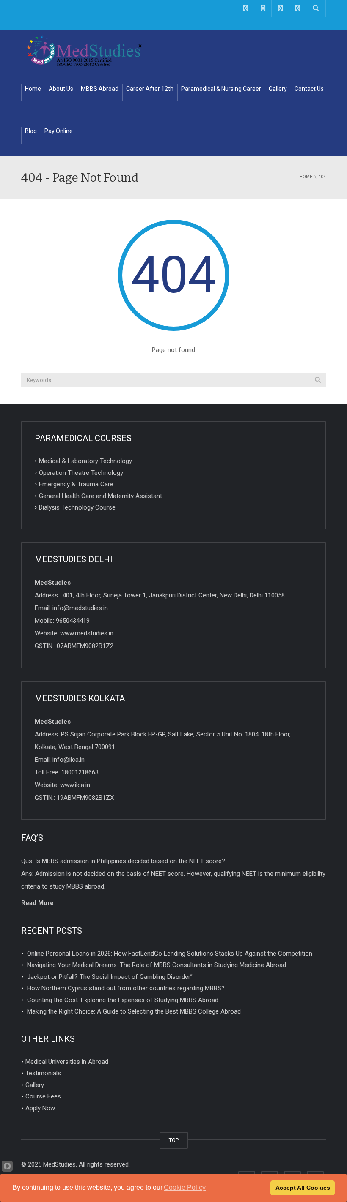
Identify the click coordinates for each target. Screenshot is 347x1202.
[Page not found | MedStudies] (84, 51)
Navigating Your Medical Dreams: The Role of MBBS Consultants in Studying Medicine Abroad (156, 965)
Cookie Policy (185, 1187)
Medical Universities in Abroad (66, 1061)
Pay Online (58, 131)
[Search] (318, 380)
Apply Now (40, 1108)
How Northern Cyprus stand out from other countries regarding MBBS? (126, 988)
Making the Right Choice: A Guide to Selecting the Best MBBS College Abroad (134, 1011)
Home (33, 88)
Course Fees (43, 1096)
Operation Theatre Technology (81, 472)
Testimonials (43, 1073)
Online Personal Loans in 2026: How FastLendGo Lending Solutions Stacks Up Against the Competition (169, 953)
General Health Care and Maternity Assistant (100, 495)
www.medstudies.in (86, 633)
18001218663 (80, 772)
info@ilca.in (68, 759)
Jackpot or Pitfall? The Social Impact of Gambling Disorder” (110, 976)
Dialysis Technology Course (77, 507)
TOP (174, 1140)
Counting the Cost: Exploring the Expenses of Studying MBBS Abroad (122, 999)
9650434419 (73, 620)
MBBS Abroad (99, 88)
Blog (31, 131)
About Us (61, 88)
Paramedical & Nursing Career (221, 88)
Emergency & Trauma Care (76, 484)
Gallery (278, 88)
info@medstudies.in (80, 608)
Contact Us (309, 88)
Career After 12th (150, 88)
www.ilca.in (75, 785)
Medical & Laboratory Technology (85, 461)
